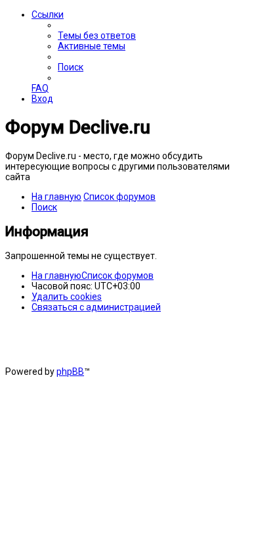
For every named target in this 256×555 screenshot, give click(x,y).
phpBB (70, 371)
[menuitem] (97, 35)
